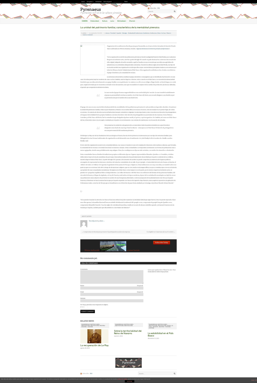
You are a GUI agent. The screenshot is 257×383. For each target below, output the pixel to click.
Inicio (83, 1)
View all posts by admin (97, 221)
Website (82, 298)
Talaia (126, 1)
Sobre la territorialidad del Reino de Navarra (128, 332)
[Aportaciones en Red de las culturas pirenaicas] (128, 366)
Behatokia (98, 1)
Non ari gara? (108, 1)
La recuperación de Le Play (94, 345)
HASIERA (85, 21)
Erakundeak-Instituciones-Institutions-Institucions (142, 33)
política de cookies (122, 379)
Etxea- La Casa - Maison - (164, 33)
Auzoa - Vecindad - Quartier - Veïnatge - (117, 33)
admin (84, 33)
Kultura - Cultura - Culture (160, 327)
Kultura (104, 21)
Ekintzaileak (121, 21)
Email (111, 292)
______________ (118, 1)
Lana (111, 21)
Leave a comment (88, 34)
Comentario (84, 269)
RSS (158, 8)
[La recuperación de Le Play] (94, 343)
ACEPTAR (129, 381)
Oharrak (131, 21)
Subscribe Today (161, 243)
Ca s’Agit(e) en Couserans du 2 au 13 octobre (161, 232)
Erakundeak (94, 21)
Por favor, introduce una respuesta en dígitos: (94, 304)
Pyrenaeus (90, 9)
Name (111, 285)
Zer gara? (90, 1)
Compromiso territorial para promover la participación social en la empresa (106, 232)
